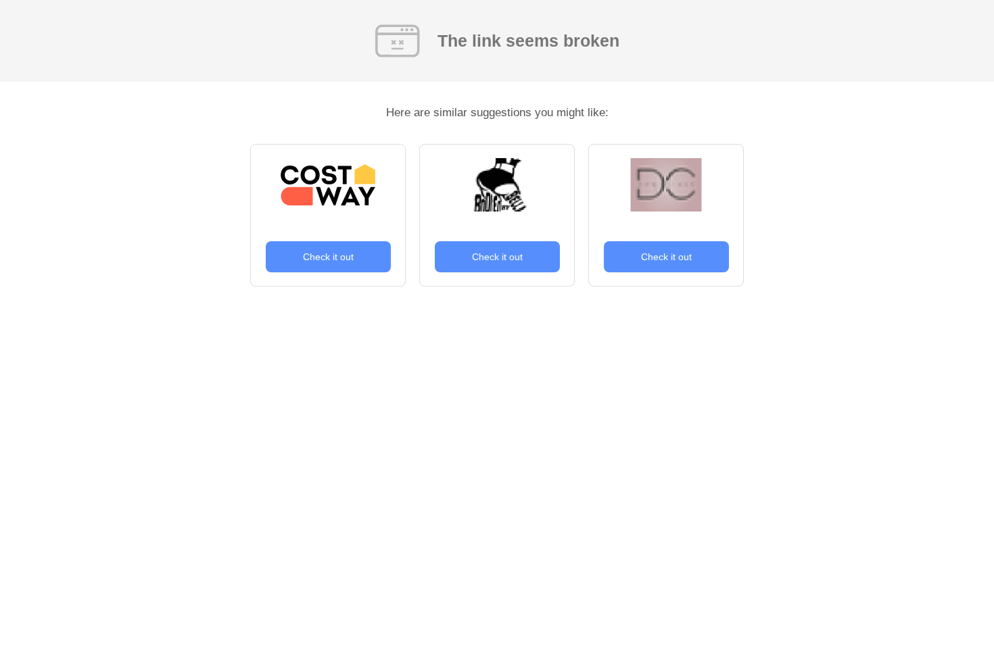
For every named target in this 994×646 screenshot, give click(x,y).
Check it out (328, 256)
